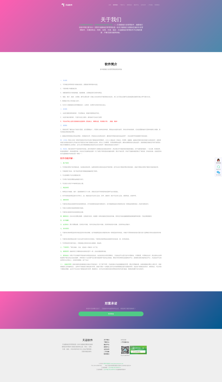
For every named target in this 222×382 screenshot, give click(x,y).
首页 (110, 5)
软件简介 (115, 5)
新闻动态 (129, 5)
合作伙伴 (143, 5)
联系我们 (157, 5)
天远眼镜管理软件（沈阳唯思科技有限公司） (96, 25)
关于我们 (106, 340)
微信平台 (136, 5)
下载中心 (122, 5)
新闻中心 (106, 347)
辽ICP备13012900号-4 (114, 367)
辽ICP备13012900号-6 (110, 369)
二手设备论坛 (125, 342)
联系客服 (111, 314)
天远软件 (68, 5)
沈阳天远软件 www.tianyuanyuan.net (113, 363)
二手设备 (150, 5)
